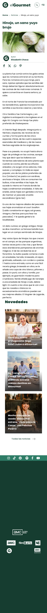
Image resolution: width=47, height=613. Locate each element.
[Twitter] (11, 66)
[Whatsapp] (16, 66)
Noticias (14, 15)
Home (5, 15)
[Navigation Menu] (42, 5)
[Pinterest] (21, 66)
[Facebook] (5, 66)
